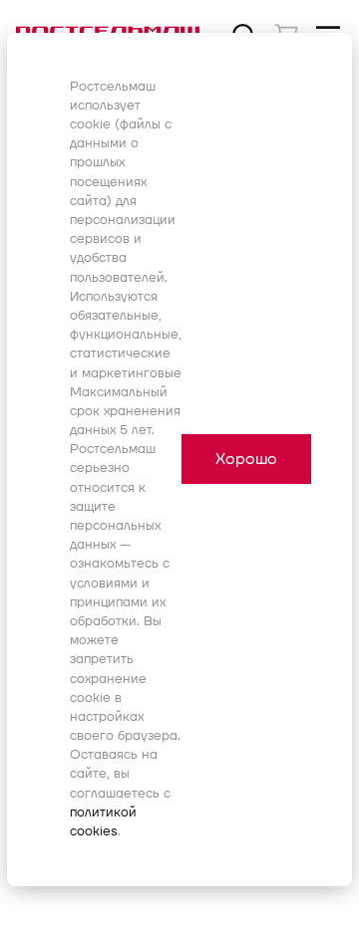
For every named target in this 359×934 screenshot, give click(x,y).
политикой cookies (103, 822)
